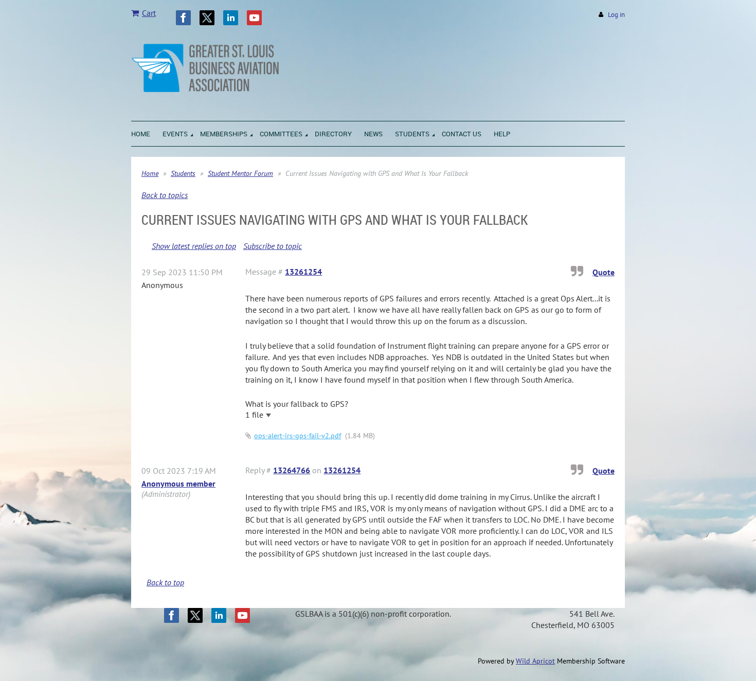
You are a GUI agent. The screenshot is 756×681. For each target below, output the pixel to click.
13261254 (303, 271)
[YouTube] (254, 17)
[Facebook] (183, 17)
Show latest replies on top (194, 246)
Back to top (165, 582)
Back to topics (164, 195)
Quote (603, 272)
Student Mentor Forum (240, 173)
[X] (207, 17)
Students (183, 173)
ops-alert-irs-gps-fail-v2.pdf (297, 435)
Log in (616, 14)
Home (149, 173)
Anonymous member (178, 483)
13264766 (291, 470)
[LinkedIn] (230, 17)
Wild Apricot (535, 661)
